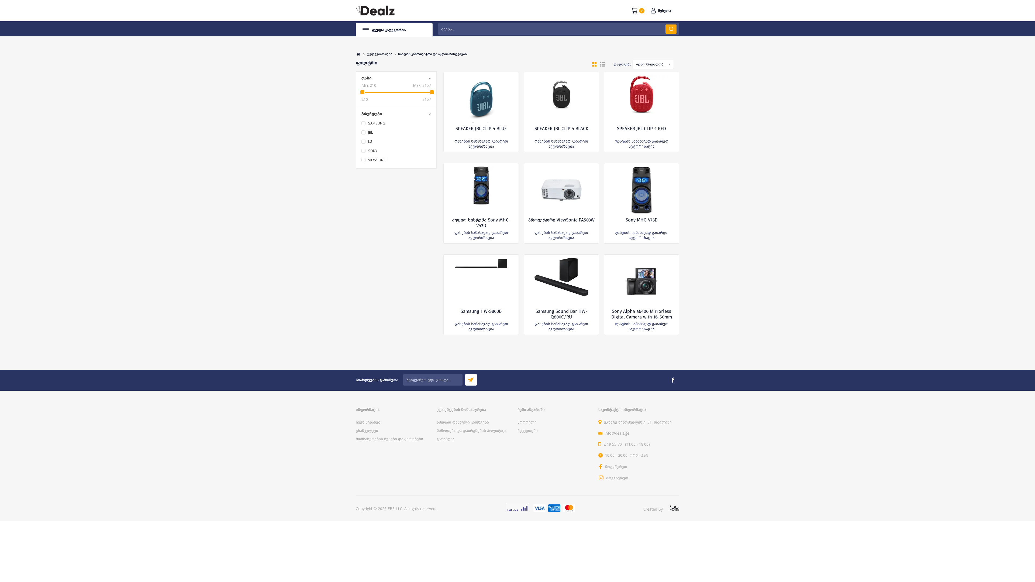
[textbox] (558, 29)
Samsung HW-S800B (481, 311)
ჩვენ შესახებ (368, 422)
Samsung (376, 123)
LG (370, 141)
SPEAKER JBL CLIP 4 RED (641, 128)
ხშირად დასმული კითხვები (463, 422)
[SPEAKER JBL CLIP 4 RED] (641, 99)
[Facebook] (672, 380)
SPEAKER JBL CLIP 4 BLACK (561, 128)
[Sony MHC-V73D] (641, 190)
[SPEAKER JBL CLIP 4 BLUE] (481, 99)
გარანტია (445, 438)
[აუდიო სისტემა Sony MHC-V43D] (481, 190)
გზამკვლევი (367, 430)
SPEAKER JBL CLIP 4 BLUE (481, 128)
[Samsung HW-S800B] (481, 281)
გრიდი (594, 64)
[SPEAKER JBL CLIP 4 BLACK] (561, 99)
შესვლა (664, 11)
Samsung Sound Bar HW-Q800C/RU (561, 314)
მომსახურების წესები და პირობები (389, 438)
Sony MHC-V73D (642, 220)
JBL (370, 132)
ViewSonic (377, 159)
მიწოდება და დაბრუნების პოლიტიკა (471, 430)
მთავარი (358, 54)
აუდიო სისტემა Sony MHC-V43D (481, 222)
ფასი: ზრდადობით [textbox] (651, 64)
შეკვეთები (528, 430)
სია (602, 64)
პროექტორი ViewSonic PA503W (561, 220)
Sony (372, 150)
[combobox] (653, 64)
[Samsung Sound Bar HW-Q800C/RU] (561, 281)
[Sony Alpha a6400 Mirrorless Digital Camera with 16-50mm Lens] (641, 281)
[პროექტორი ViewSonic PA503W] (561, 190)
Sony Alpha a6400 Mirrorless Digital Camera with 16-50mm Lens (641, 317)
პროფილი (527, 422)
